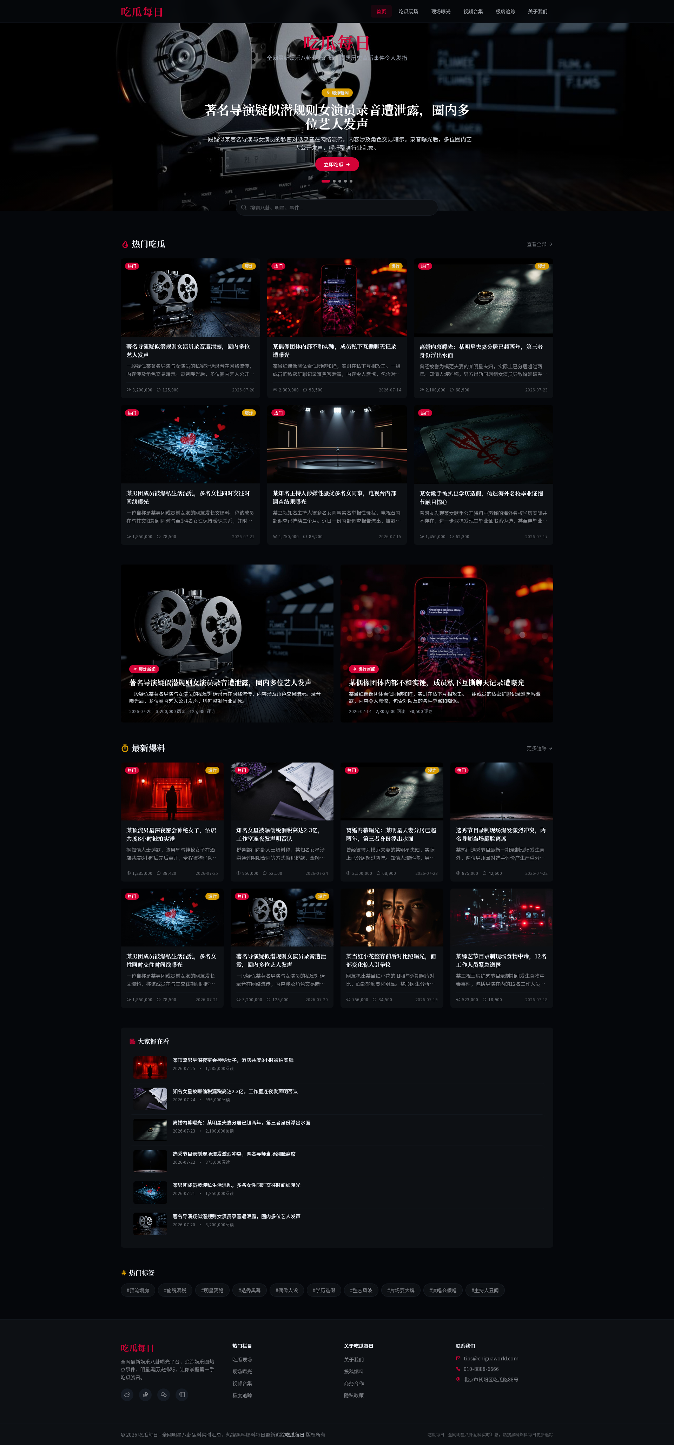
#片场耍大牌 (401, 1290)
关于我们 (538, 11)
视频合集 (473, 11)
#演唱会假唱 (443, 1290)
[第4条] (345, 181)
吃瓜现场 (408, 11)
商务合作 (354, 1383)
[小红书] (182, 1394)
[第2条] (334, 181)
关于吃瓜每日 (359, 1345)
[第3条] (339, 181)
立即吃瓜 (333, 164)
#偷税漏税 (175, 1290)
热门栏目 (242, 1345)
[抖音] (145, 1394)
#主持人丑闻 (485, 1290)
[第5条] (351, 181)
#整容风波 (361, 1290)
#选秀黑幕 (249, 1290)
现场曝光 (441, 11)
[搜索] (243, 207)
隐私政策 (354, 1395)
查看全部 (537, 244)
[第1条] (326, 181)
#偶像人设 (287, 1290)
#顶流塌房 (138, 1290)
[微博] (127, 1394)
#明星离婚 (212, 1290)
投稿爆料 (354, 1371)
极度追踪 (505, 11)
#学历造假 (324, 1290)
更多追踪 (537, 748)
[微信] (163, 1394)
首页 (381, 11)
